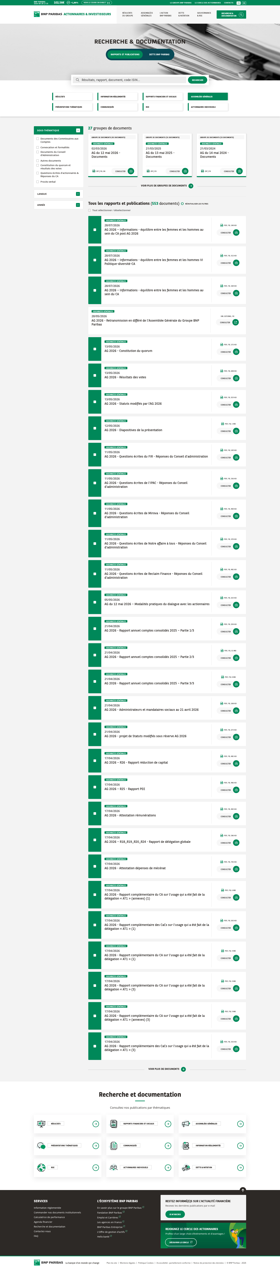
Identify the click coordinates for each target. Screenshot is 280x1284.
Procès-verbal (48, 181)
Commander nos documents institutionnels (57, 1212)
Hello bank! (104, 1236)
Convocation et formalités (55, 147)
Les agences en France (110, 1222)
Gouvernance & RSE (204, 14)
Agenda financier (43, 1221)
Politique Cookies (146, 1262)
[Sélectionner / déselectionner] (94, 230)
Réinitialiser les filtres (196, 204)
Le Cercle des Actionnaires (208, 3)
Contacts (228, 3)
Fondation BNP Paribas (110, 1212)
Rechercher (197, 80)
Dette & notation (183, 14)
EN (244, 3)
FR (239, 3)
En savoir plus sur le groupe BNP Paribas (120, 1207)
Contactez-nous (42, 1231)
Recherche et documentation (49, 1226)
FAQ (36, 1236)
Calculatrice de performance (49, 1217)
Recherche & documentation (229, 15)
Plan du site (112, 1262)
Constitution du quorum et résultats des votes (56, 167)
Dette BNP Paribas (159, 54)
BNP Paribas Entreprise (111, 1227)
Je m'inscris (175, 1215)
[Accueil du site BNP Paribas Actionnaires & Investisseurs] (48, 14)
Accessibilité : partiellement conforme (174, 1262)
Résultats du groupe (127, 14)
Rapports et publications (125, 54)
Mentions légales (127, 1262)
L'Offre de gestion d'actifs (112, 1231)
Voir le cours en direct (95, 3)
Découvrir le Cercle (182, 1243)
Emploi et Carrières (109, 1217)
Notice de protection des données (208, 1262)
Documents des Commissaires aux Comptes (59, 140)
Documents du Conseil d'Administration (53, 153)
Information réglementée (47, 1207)
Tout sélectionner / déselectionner (111, 210)
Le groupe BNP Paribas (181, 3)
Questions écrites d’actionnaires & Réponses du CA (60, 174)
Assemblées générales (147, 14)
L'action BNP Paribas (165, 14)
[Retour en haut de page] (243, 1190)
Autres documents (51, 160)
